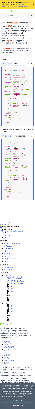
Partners (6, 256)
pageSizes (5, 23)
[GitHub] (8, 298)
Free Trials (7, 235)
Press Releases (9, 346)
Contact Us (7, 275)
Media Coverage (9, 347)
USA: (14, 277)
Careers (6, 349)
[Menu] (3, 15)
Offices (6, 351)
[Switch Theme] (31, 15)
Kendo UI (3, 228)
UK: (14, 278)
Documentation (8, 247)
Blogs (5, 251)
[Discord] (8, 300)
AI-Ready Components (16, 231)
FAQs (5, 261)
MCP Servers (4, 231)
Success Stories (9, 267)
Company (7, 341)
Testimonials (8, 269)
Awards (6, 344)
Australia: (15, 283)
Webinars (7, 253)
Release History (9, 248)
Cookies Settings (17, 405)
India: (14, 280)
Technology (7, 343)
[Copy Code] (30, 71)
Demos (6, 245)
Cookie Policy (23, 393)
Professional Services (11, 255)
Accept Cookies (17, 400)
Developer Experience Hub (12, 243)
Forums (6, 250)
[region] (17, 396)
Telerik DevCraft (5, 224)
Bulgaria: (15, 282)
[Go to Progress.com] (6, 325)
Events (6, 260)
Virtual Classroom (9, 258)
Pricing (6, 237)
